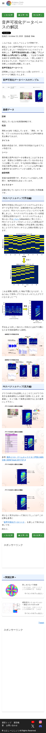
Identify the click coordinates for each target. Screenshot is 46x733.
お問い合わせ (11, 725)
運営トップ (6, 722)
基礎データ (8, 109)
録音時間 (5, 173)
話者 (4, 116)
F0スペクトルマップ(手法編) (17, 198)
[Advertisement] (23, 556)
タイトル (5, 140)
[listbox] (32, 590)
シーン (5, 152)
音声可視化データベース (14, 522)
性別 (4, 125)
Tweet (41, 623)
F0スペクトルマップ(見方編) (17, 386)
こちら (16, 219)
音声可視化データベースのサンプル (21, 80)
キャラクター (7, 185)
